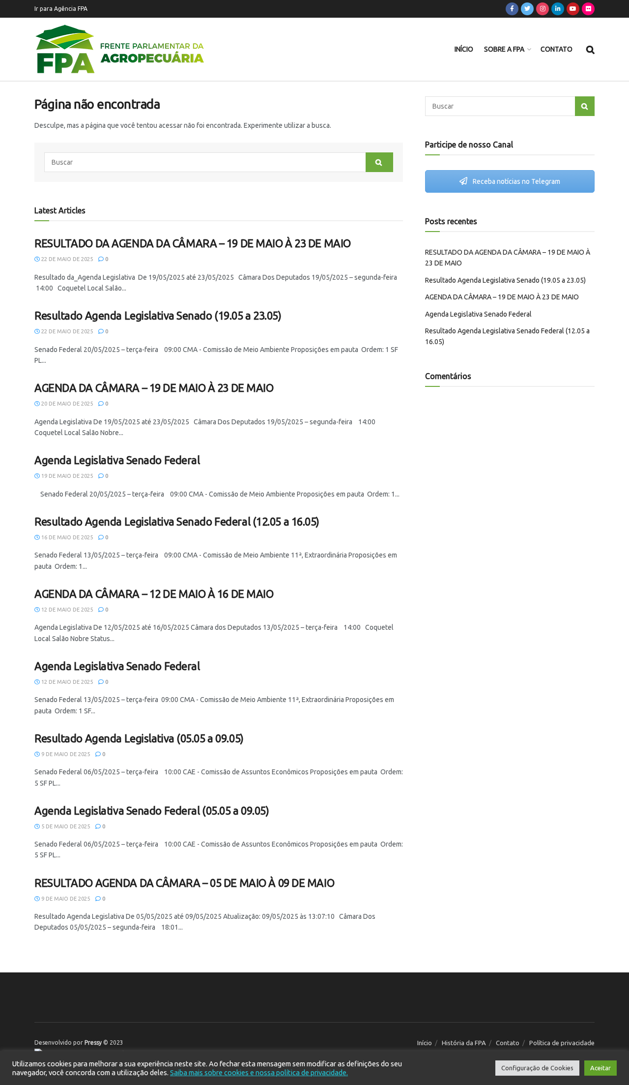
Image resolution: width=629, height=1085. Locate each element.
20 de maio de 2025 (66, 404)
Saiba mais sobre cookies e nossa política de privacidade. (259, 1072)
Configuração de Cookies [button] (537, 1067)
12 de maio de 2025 (66, 610)
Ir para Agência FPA (60, 8)
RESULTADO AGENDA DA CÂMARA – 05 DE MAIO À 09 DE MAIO (184, 883)
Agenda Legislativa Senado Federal (117, 460)
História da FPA (464, 1042)
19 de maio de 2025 (66, 476)
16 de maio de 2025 (66, 537)
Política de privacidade (562, 1042)
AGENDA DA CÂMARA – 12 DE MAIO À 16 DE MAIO (154, 593)
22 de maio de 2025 (66, 259)
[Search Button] (379, 162)
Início (464, 49)
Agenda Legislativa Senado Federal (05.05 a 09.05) (151, 810)
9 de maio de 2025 (65, 754)
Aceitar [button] (600, 1067)
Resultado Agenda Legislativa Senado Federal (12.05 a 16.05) (176, 521)
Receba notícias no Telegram (515, 181)
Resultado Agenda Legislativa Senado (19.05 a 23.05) (158, 315)
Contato (556, 49)
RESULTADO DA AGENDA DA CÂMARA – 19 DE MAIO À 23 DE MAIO (192, 243)
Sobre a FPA (504, 49)
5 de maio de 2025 (65, 826)
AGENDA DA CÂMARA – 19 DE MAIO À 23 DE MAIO (154, 387)
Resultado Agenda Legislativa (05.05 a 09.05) (139, 738)
